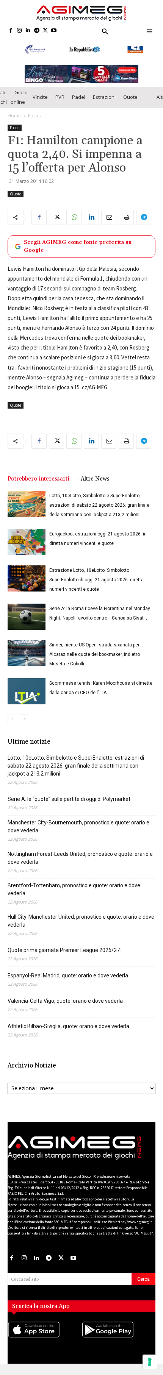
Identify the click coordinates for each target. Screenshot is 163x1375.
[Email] (108, 217)
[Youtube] (54, 31)
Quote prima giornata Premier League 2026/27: (64, 950)
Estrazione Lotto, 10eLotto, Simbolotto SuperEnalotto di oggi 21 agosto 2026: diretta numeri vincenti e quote (96, 580)
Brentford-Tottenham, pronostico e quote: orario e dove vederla (74, 889)
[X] (45, 31)
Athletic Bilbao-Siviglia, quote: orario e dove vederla (68, 1026)
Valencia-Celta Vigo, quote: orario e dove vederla (65, 1001)
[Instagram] (19, 31)
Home (14, 115)
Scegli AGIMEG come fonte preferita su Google (78, 246)
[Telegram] (36, 31)
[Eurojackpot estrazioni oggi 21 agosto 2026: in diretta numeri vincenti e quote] (26, 542)
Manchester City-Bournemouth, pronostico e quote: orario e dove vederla (78, 826)
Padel (78, 97)
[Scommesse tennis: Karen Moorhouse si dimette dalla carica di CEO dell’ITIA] (26, 691)
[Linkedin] (28, 31)
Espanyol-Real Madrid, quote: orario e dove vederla (68, 975)
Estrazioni (104, 97)
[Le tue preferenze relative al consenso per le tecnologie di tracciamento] (150, 1362)
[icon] (45, 1337)
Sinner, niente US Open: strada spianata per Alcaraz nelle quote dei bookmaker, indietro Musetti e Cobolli (94, 654)
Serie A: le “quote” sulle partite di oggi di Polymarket (69, 799)
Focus (34, 115)
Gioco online (19, 97)
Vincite (40, 97)
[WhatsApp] (74, 217)
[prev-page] (12, 719)
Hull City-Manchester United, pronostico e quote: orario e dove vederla (81, 921)
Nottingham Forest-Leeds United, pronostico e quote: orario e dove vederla (80, 858)
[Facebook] (11, 31)
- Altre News (93, 478)
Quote (130, 97)
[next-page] (24, 719)
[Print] (126, 217)
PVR (59, 97)
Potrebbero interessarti (38, 478)
